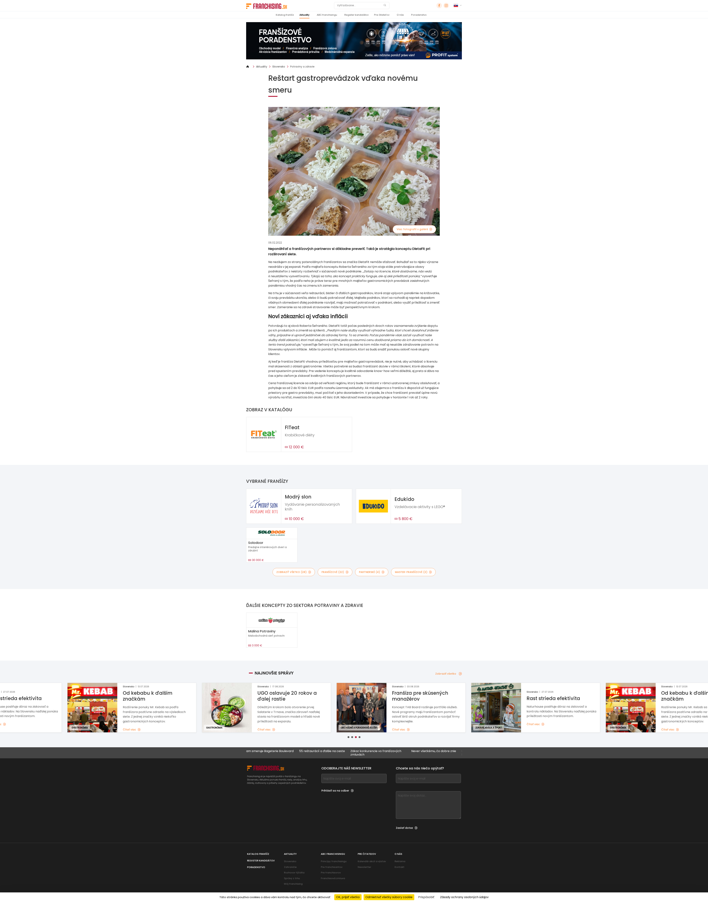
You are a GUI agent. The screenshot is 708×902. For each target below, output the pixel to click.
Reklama (400, 861)
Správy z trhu (292, 878)
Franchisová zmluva (333, 878)
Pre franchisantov (331, 867)
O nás (400, 15)
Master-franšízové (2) (411, 572)
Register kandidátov (356, 15)
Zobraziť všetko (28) (291, 572)
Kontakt (399, 867)
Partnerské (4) (369, 572)
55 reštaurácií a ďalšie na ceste (266, 751)
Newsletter (364, 867)
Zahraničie (290, 867)
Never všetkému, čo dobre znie (377, 751)
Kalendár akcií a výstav (372, 861)
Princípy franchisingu (333, 861)
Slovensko (278, 66)
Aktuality (304, 15)
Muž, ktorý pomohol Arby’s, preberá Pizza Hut (432, 752)
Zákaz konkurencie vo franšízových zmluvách (319, 752)
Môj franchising (293, 884)
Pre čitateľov (381, 15)
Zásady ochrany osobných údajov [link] (464, 897)
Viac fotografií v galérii (412, 229)
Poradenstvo (419, 15)
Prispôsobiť (426, 897)
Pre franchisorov (331, 872)
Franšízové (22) (333, 572)
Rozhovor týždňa (294, 872)
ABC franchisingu (327, 15)
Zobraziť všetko (445, 674)
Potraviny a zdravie (302, 66)
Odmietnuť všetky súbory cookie (388, 897)
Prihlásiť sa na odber (335, 790)
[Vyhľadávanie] (384, 5)
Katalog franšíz (285, 15)
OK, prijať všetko (348, 897)
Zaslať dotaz (404, 828)
